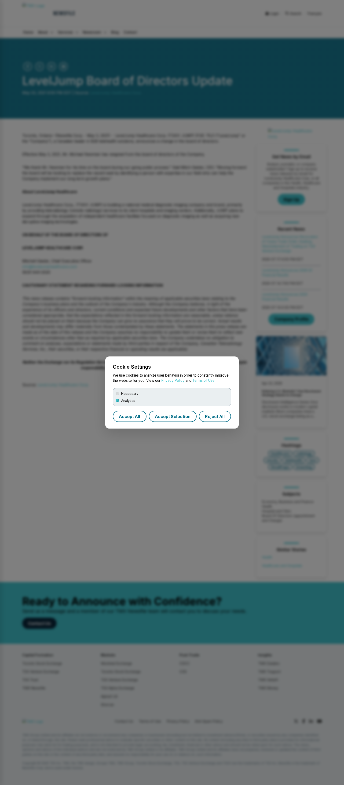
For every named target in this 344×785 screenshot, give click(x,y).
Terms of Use (203, 380)
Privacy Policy (173, 380)
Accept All (129, 416)
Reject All (215, 416)
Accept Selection (172, 416)
